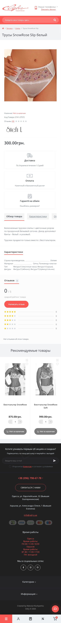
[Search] (55, 20)
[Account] (18, 619)
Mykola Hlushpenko (35, 606)
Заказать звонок (48, 9)
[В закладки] (27, 364)
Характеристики (38, 216)
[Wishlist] (43, 619)
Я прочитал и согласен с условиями (32, 466)
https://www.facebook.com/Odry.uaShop (23, 567)
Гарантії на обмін (29, 201)
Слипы (17, 28)
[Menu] (6, 619)
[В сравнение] (27, 360)
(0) (13, 121)
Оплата (30, 180)
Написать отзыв (16, 304)
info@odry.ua (30, 515)
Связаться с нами (30, 487)
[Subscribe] (54, 461)
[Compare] (30, 619)
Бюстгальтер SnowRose (15, 404)
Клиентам (27, 466)
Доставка (29, 160)
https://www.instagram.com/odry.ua (30, 567)
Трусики (9, 28)
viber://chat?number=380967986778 (37, 567)
